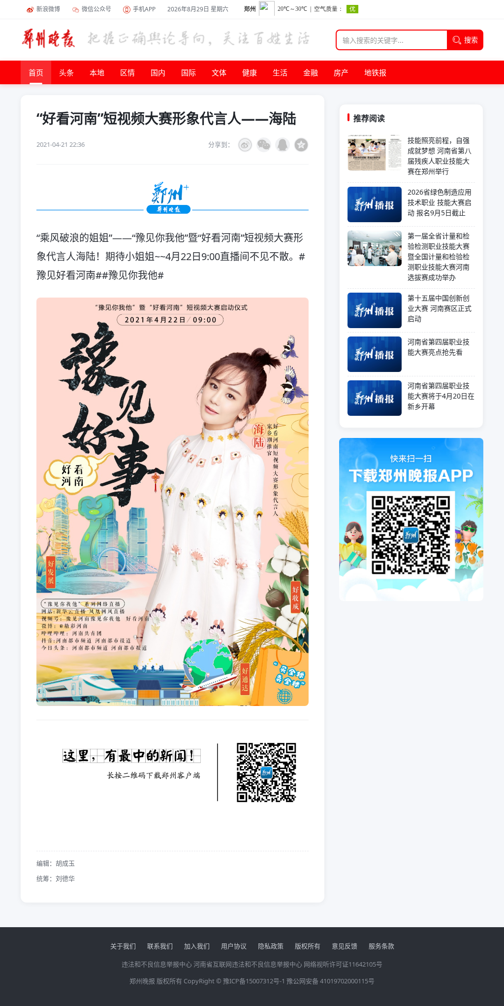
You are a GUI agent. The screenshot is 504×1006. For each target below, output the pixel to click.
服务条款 (381, 945)
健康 (249, 72)
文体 (219, 72)
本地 (97, 72)
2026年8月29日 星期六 (197, 9)
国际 (188, 72)
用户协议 (234, 945)
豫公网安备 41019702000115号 (330, 980)
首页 (36, 72)
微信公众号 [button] (96, 9)
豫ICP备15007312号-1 (254, 980)
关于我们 (123, 945)
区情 (127, 72)
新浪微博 (48, 9)
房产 (341, 72)
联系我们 (160, 945)
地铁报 (375, 72)
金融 (310, 72)
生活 (280, 72)
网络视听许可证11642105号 (343, 964)
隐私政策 (271, 945)
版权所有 (307, 945)
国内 (158, 72)
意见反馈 (344, 945)
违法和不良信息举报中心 (157, 964)
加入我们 (197, 945)
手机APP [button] (144, 9)
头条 (66, 72)
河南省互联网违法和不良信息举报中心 (247, 964)
